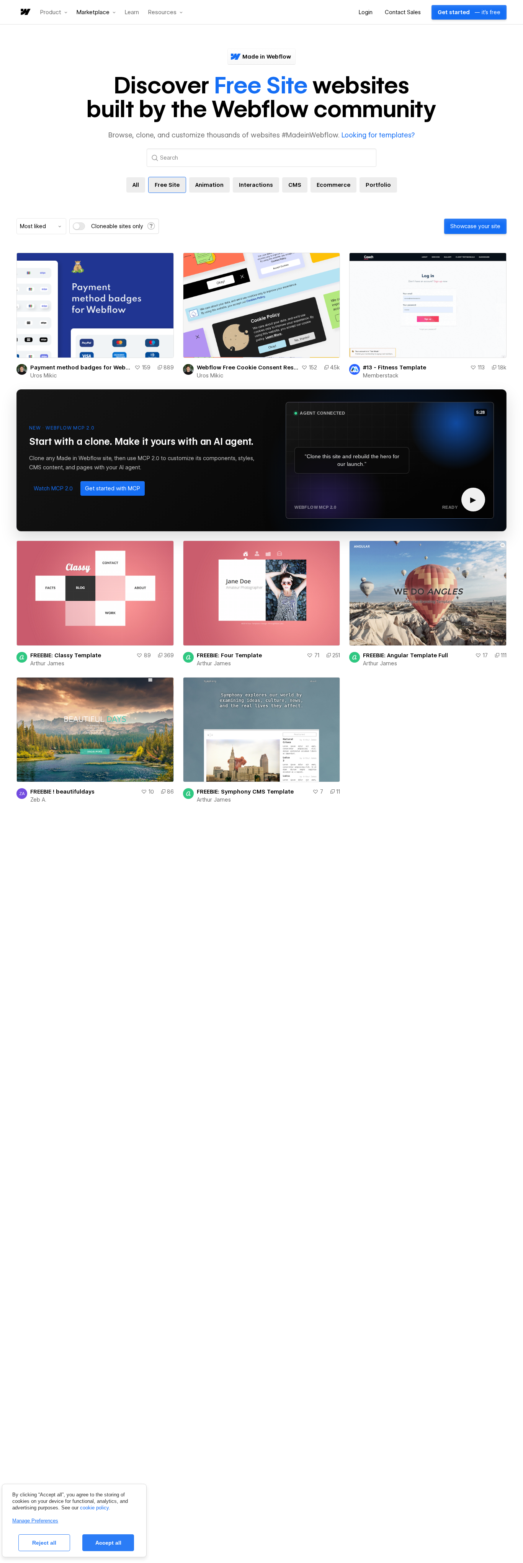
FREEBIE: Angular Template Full (405, 655)
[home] (25, 12)
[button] (54, 12)
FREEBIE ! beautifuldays (62, 792)
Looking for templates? (378, 135)
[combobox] (41, 226)
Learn (132, 12)
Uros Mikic (43, 375)
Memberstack (381, 375)
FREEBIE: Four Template (229, 655)
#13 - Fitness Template (394, 367)
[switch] (79, 226)
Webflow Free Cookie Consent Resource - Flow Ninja (248, 367)
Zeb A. (38, 800)
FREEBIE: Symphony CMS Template (245, 792)
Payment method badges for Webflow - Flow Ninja (80, 367)
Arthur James (47, 663)
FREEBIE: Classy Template (65, 655)
